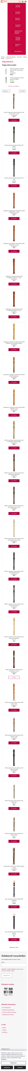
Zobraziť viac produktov (13, 86)
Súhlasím (19, 1067)
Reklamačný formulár (8, 1014)
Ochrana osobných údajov (9, 1012)
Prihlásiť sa (6, 975)
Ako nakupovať (6, 1007)
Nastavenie (13, 1063)
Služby (4, 1027)
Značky (4, 1030)
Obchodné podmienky (8, 1010)
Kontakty (4, 1032)
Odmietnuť (7, 1067)
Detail (14, 677)
